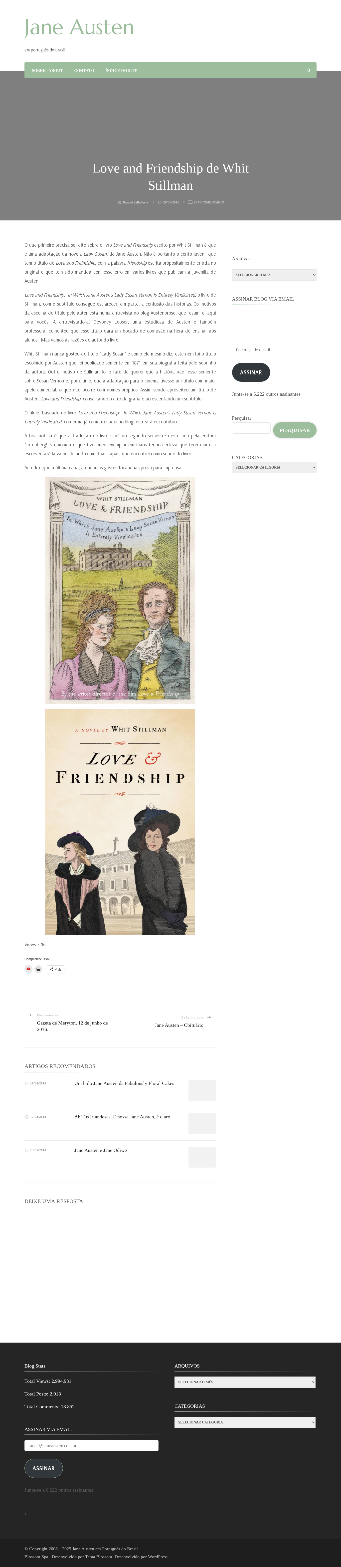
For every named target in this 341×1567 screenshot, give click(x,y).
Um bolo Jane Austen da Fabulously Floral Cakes (124, 1083)
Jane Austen (79, 27)
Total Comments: (42, 1406)
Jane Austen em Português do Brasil (105, 1548)
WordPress (158, 1556)
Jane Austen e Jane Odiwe (100, 1150)
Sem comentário (209, 202)
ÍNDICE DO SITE (121, 70)
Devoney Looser (110, 322)
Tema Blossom (98, 1556)
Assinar (251, 372)
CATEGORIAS (247, 457)
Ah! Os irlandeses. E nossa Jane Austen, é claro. (122, 1116)
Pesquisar (241, 418)
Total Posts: (37, 1393)
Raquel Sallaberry (136, 202)
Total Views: (37, 1381)
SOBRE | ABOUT (47, 70)
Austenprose (163, 313)
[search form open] (308, 70)
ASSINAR (44, 1468)
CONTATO (84, 70)
